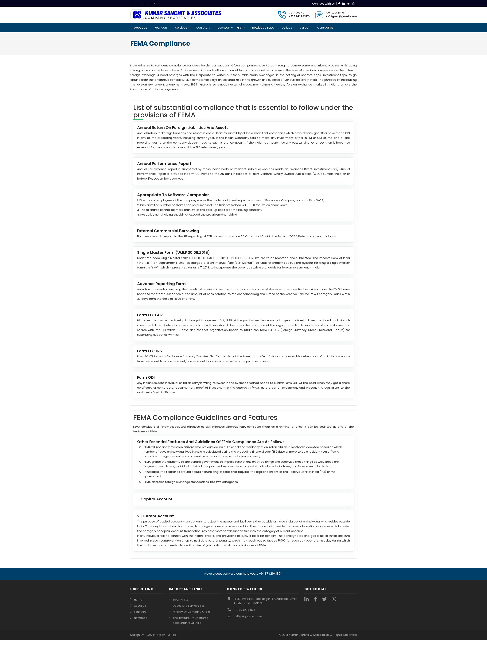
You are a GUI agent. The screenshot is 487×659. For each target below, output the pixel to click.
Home (138, 599)
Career (305, 28)
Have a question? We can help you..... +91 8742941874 (243, 573)
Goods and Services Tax (189, 606)
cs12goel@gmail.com (341, 16)
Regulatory (202, 28)
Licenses (224, 28)
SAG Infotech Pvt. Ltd (161, 635)
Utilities (287, 28)
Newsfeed (140, 618)
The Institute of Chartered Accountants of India (190, 620)
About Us (140, 28)
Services (181, 28)
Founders (161, 28)
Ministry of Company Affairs (191, 612)
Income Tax (181, 599)
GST (240, 28)
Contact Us (325, 28)
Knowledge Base (262, 28)
